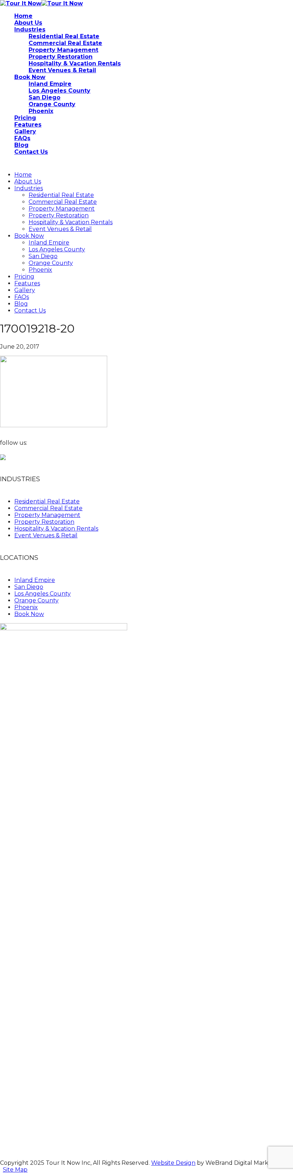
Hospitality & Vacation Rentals (71, 222)
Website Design (173, 1162)
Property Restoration (59, 215)
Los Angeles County (57, 249)
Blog (21, 303)
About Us (27, 181)
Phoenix (40, 269)
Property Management (62, 208)
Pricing (24, 276)
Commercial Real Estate (63, 201)
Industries (28, 188)
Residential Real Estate (61, 195)
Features (27, 283)
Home (23, 174)
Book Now (29, 235)
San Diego (43, 256)
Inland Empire (49, 242)
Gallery (24, 290)
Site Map (15, 1169)
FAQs (21, 297)
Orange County (51, 263)
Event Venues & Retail (60, 229)
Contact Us (30, 310)
